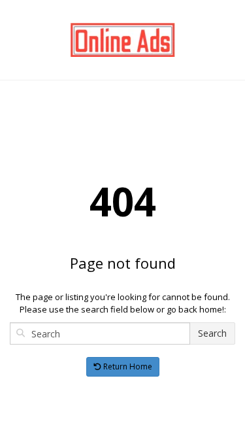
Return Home (126, 366)
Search (212, 333)
